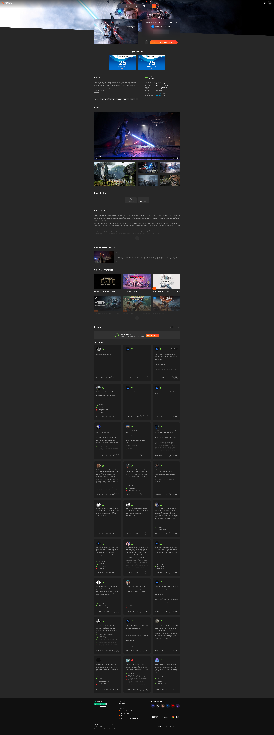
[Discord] (153, 706)
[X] (158, 706)
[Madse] (157, 543)
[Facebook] (168, 706)
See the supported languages (163, 83)
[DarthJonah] (157, 504)
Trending (124, 1)
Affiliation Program (123, 706)
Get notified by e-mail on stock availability (163, 42)
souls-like (112, 99)
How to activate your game (162, 85)
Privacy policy (122, 703)
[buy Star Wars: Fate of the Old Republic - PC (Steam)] (107, 281)
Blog (143, 1)
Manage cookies (98, 726)
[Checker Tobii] (128, 466)
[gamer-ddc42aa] (128, 349)
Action (157, 92)
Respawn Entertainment (161, 87)
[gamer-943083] (98, 660)
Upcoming (137, 1)
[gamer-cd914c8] (157, 349)
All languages (177, 327)
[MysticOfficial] (98, 621)
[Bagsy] (98, 427)
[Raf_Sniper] (128, 543)
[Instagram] (163, 706)
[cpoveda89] (98, 543)
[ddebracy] (128, 621)
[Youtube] (173, 706)
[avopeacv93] (98, 504)
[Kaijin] (98, 582)
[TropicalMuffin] (157, 621)
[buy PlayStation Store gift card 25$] (122, 62)
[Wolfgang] (128, 582)
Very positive (159, 93)
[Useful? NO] (117, 377)
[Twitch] (178, 706)
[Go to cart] (265, 3)
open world (126, 99)
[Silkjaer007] (157, 582)
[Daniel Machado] (128, 427)
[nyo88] (157, 466)
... (137, 99)
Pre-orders (130, 1)
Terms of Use (122, 701)
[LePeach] (128, 660)
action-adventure (104, 99)
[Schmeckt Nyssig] (157, 660)
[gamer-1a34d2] (128, 388)
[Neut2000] (98, 466)
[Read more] (166, 362)
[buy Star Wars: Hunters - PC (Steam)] (137, 281)
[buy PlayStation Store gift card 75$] (151, 62)
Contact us (121, 708)
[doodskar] (98, 349)
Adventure (162, 92)
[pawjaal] (98, 388)
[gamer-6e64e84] (157, 388)
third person (119, 99)
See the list (158, 82)
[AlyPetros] (157, 427)
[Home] (7, 3)
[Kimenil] (128, 504)
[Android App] (165, 717)
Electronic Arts (159, 88)
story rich (133, 99)
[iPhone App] (154, 717)
